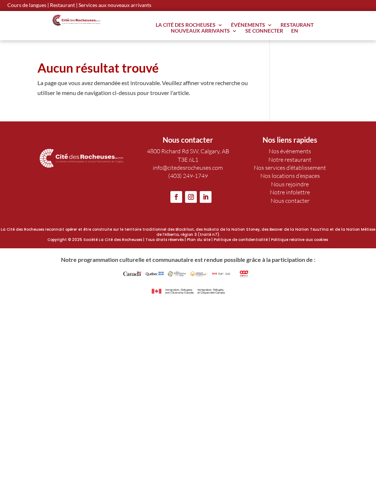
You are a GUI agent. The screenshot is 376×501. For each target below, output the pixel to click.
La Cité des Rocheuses (186, 26)
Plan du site (198, 239)
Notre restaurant (289, 159)
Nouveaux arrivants (200, 32)
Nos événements (290, 151)
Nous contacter (290, 200)
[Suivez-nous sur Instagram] (191, 197)
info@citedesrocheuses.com (188, 167)
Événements (248, 26)
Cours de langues (26, 5)
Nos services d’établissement (290, 167)
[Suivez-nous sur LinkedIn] (206, 197)
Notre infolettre (290, 192)
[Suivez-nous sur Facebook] (176, 197)
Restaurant (62, 5)
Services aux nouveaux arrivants (115, 5)
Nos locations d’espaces (290, 175)
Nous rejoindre (290, 184)
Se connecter (264, 32)
